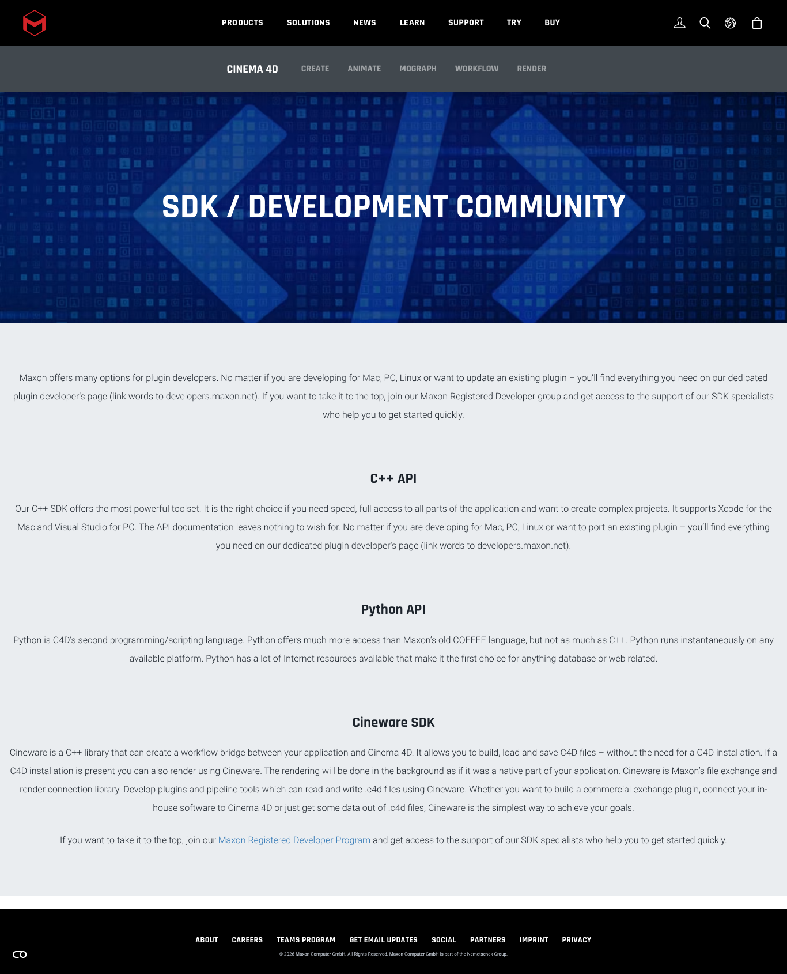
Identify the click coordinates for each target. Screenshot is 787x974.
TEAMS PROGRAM (306, 940)
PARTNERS (488, 940)
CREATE (315, 69)
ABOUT (206, 940)
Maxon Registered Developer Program (294, 840)
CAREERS (247, 940)
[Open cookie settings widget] (19, 954)
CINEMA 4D (252, 69)
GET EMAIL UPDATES (384, 940)
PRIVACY (577, 940)
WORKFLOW (477, 69)
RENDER (531, 69)
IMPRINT (534, 940)
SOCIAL (444, 940)
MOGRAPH (418, 69)
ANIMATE (364, 69)
